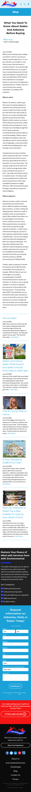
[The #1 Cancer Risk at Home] (14, 403)
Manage (21, 787)
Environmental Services (15, 763)
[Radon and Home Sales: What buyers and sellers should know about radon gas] (14, 351)
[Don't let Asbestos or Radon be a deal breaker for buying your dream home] (14, 498)
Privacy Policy (6, 694)
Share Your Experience (15, 745)
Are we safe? (10, 318)
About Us (15, 759)
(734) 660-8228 (14, 714)
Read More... (15, 337)
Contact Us (15, 775)
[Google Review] (23, 753)
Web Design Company (13, 787)
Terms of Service (14, 694)
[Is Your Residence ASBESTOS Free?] (14, 449)
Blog (15, 771)
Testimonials (15, 767)
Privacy (15, 779)
